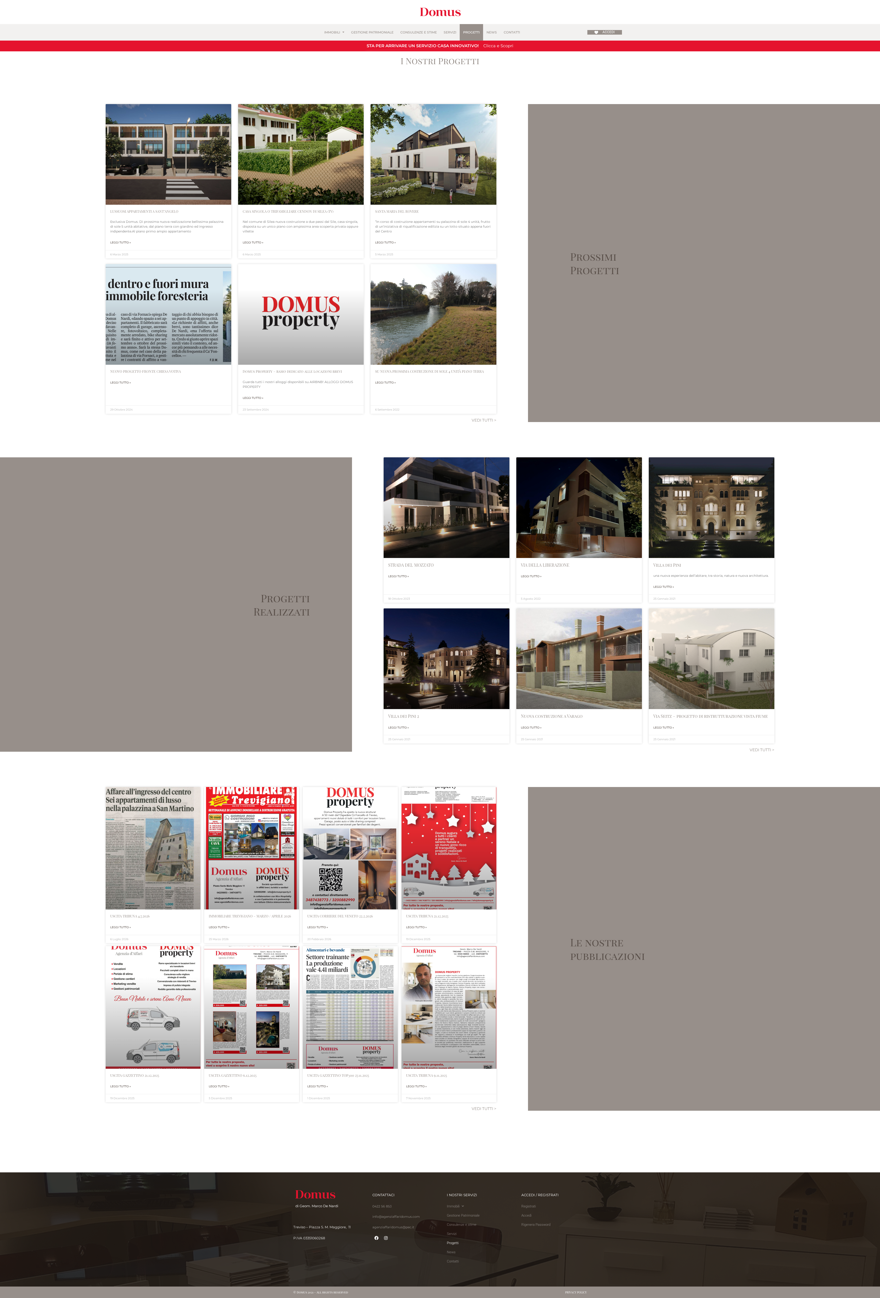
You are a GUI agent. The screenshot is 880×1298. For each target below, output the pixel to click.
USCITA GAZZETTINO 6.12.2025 (232, 1075)
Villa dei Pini (667, 565)
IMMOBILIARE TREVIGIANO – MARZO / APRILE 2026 (250, 916)
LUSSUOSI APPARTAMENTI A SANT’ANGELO (144, 211)
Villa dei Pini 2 (403, 716)
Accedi (526, 1215)
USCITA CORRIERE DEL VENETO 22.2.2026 (340, 916)
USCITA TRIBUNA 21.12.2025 (427, 916)
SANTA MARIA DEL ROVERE (397, 211)
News (492, 32)
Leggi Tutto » (120, 242)
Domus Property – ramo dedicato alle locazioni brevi (292, 371)
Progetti (471, 32)
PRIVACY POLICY (576, 1292)
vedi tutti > (484, 420)
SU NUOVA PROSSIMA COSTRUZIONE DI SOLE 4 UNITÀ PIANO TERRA (429, 371)
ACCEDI (608, 32)
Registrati (528, 1206)
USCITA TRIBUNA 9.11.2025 (426, 1075)
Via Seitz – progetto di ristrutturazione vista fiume (710, 716)
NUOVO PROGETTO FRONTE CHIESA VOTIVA (145, 371)
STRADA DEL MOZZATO (411, 565)
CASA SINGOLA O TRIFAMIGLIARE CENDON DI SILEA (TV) (288, 211)
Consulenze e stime (418, 32)
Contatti (512, 32)
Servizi (450, 32)
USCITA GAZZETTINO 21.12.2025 (134, 1075)
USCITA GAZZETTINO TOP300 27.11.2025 (338, 1075)
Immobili (332, 32)
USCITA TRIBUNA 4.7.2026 (130, 916)
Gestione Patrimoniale (372, 32)
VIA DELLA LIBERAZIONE (545, 565)
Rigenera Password (535, 1225)
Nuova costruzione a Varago (552, 716)
